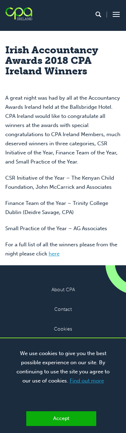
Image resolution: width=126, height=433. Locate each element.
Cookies (63, 329)
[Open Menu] (115, 14)
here (54, 254)
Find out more (87, 381)
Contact (63, 309)
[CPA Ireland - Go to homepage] (18, 13)
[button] (98, 14)
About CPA (63, 290)
